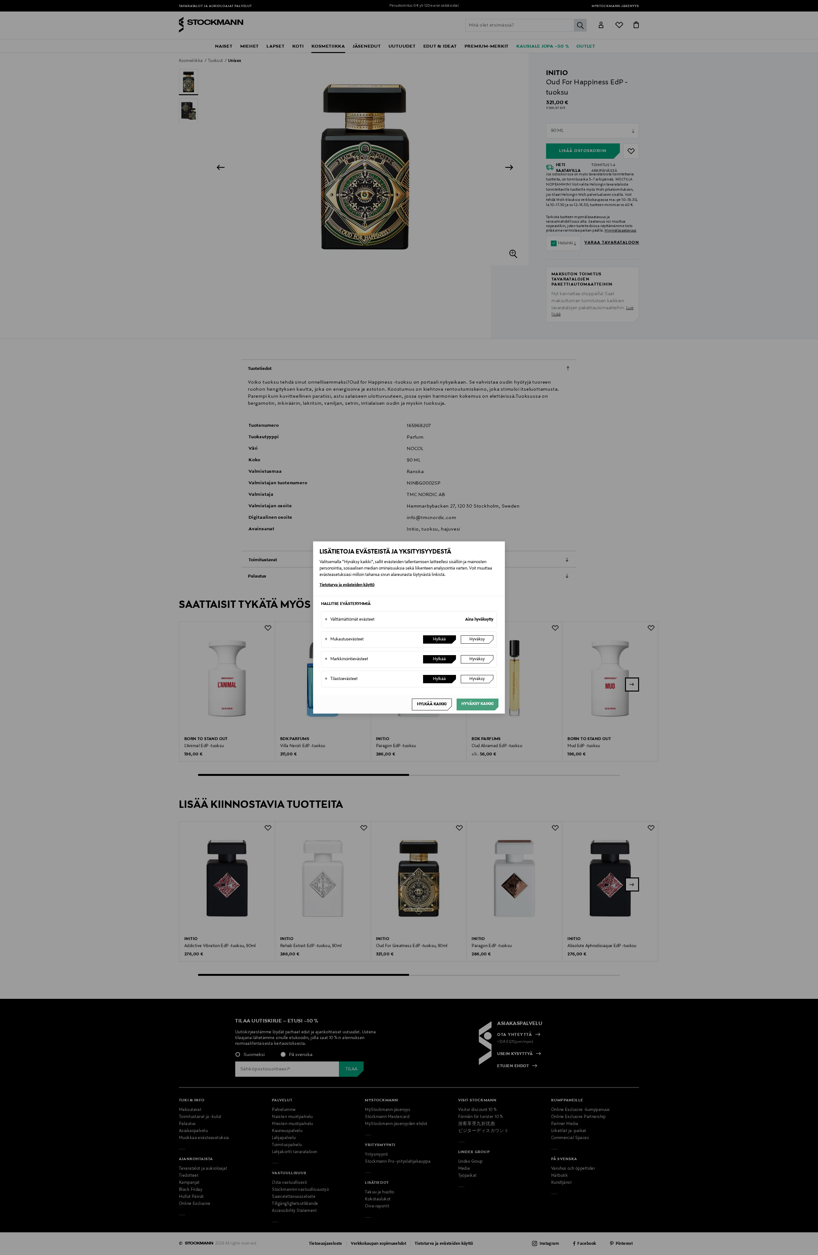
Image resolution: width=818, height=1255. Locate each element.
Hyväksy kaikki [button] (477, 704)
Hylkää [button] (439, 639)
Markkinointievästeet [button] (346, 659)
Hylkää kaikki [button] (432, 704)
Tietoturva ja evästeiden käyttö (347, 585)
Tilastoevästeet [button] (341, 679)
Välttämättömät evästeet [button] (349, 620)
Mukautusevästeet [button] (344, 639)
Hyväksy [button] (477, 639)
